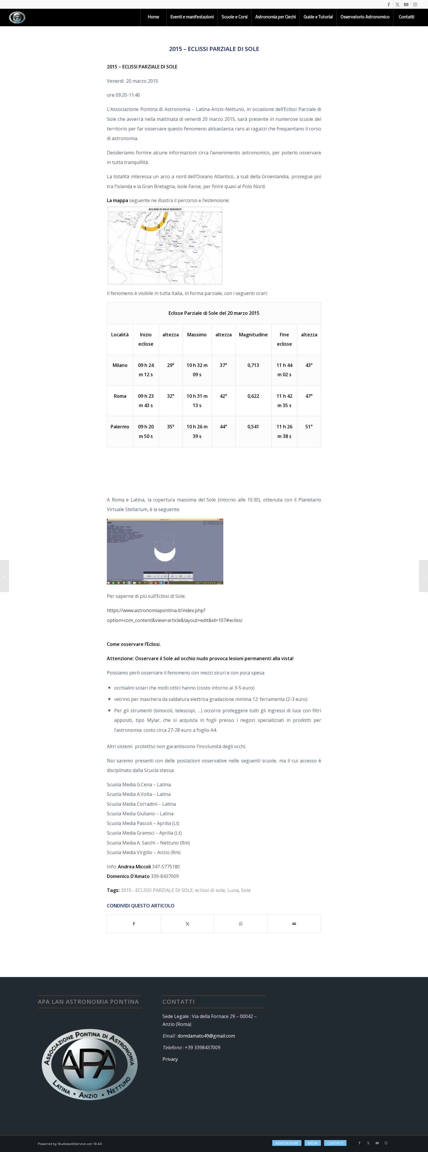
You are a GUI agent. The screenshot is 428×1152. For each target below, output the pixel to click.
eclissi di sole (210, 890)
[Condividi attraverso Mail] (294, 924)
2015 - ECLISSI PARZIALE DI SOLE (157, 890)
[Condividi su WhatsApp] (241, 924)
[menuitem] (153, 17)
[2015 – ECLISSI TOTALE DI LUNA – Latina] (4, 576)
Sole (246, 890)
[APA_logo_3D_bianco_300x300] (17, 17)
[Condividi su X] (187, 924)
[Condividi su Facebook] (134, 924)
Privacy (170, 1059)
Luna (233, 890)
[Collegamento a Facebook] (389, 4)
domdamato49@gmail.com (206, 1036)
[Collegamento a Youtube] (406, 4)
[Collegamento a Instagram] (415, 4)
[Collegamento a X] (397, 4)
